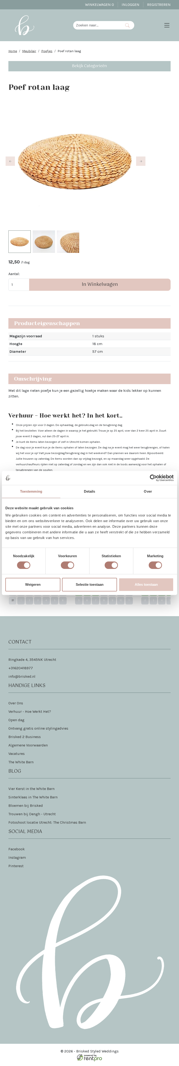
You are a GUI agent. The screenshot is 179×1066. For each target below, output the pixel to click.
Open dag (16, 720)
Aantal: (14, 274)
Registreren (159, 4)
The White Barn (21, 762)
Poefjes (46, 51)
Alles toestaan (146, 584)
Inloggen (130, 4)
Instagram (17, 857)
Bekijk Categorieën (89, 66)
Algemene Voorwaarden (28, 745)
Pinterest (16, 866)
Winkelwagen (99, 4)
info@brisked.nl (21, 676)
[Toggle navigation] (167, 25)
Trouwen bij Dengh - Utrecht (32, 814)
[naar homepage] (24, 25)
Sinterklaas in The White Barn (33, 797)
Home (12, 51)
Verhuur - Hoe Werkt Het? (29, 711)
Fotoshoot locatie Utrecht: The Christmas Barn (47, 822)
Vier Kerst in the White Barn (31, 788)
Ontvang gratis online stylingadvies (38, 728)
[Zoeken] (127, 25)
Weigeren (33, 584)
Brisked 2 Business (24, 737)
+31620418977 (20, 668)
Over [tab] (148, 491)
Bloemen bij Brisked (25, 805)
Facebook (16, 849)
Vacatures (16, 753)
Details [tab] (89, 491)
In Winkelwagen (100, 284)
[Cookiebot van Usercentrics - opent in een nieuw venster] (153, 477)
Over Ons (15, 703)
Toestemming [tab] (31, 491)
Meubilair (29, 51)
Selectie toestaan (89, 584)
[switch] (67, 565)
